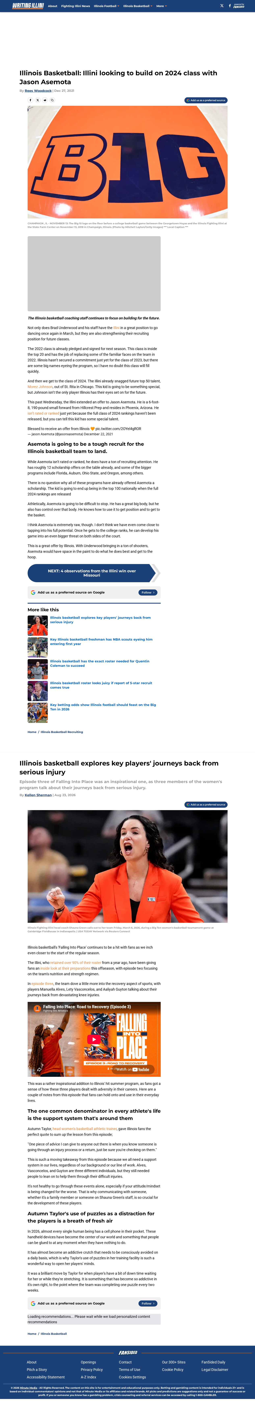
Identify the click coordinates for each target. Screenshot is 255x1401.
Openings (88, 1362)
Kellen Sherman (38, 795)
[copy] (52, 100)
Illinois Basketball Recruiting (62, 732)
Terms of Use (129, 1369)
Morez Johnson (40, 387)
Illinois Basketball (136, 6)
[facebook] (230, 5)
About (52, 6)
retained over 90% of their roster (75, 963)
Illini (116, 328)
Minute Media (28, 1387)
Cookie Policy (172, 1369)
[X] (222, 5)
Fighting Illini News (75, 6)
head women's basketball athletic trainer (84, 1129)
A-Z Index (88, 1377)
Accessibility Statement (46, 1377)
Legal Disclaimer (215, 1369)
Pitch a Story (37, 1369)
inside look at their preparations (65, 968)
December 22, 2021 (98, 434)
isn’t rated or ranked (43, 413)
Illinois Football (105, 6)
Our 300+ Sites (173, 1362)
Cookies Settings (132, 1377)
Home (32, 732)
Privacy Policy (92, 1369)
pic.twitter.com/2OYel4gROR (118, 429)
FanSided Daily (213, 1362)
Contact (125, 1362)
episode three (42, 984)
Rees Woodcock (38, 91)
